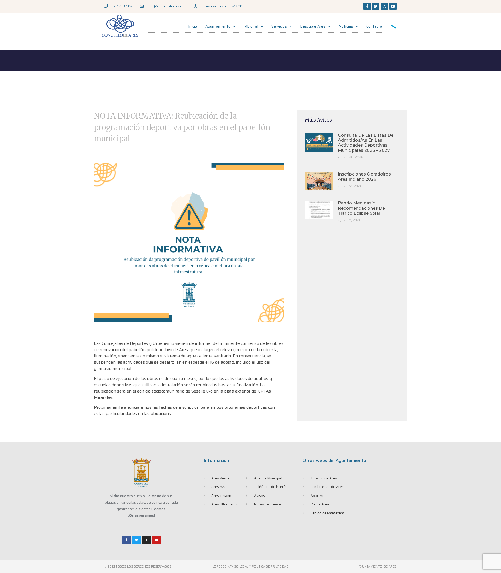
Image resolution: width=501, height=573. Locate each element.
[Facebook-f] (367, 6)
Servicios (279, 26)
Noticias (346, 26)
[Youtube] (393, 6)
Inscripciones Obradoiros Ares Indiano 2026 (364, 177)
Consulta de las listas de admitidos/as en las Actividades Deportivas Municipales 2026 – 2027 (365, 143)
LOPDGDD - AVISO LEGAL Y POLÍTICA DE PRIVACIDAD (250, 566)
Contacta (374, 26)
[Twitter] (375, 6)
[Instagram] (384, 6)
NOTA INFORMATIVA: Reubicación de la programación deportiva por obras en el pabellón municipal (182, 127)
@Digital (251, 26)
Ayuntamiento (217, 26)
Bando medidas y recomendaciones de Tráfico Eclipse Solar (361, 208)
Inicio (192, 26)
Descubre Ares (312, 26)
